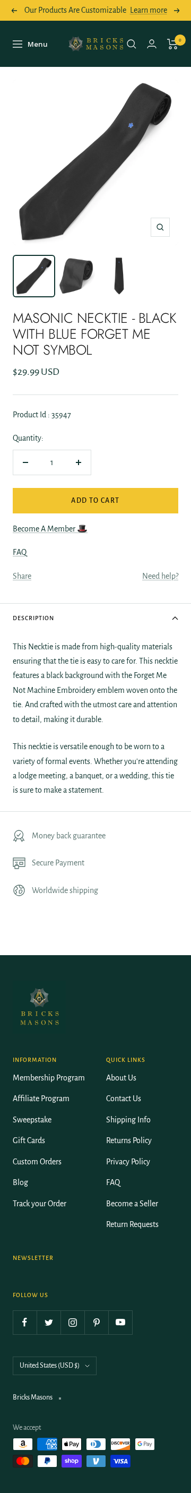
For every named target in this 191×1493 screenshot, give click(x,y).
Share (22, 576)
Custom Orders (37, 1161)
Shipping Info (128, 1120)
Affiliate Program (41, 1098)
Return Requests (132, 1224)
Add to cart (95, 500)
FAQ (20, 552)
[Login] (152, 43)
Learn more (148, 10)
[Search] (131, 44)
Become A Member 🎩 (50, 529)
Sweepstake (32, 1120)
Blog (20, 1182)
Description (33, 618)
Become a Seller (132, 1203)
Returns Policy (129, 1140)
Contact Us (123, 1098)
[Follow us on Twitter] (48, 1322)
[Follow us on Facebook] (25, 1322)
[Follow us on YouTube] (120, 1322)
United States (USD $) (50, 1365)
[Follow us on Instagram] (72, 1322)
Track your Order (39, 1203)
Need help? (160, 576)
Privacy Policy (128, 1161)
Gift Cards (29, 1140)
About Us (121, 1078)
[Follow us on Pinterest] (96, 1322)
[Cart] (172, 44)
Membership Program (49, 1078)
